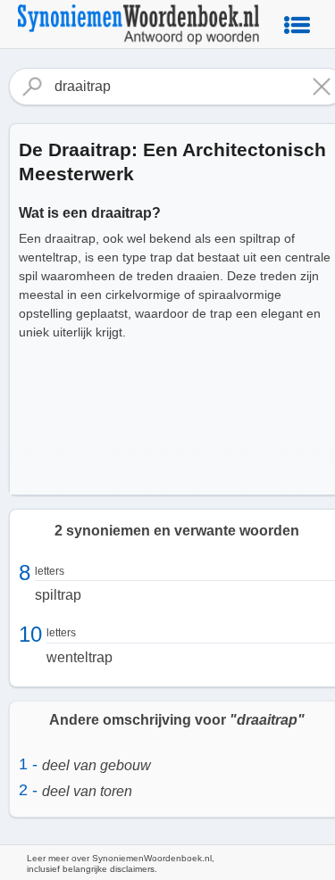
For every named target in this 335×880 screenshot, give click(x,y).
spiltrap (58, 594)
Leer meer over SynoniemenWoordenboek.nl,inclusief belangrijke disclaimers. (120, 863)
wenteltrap (79, 657)
